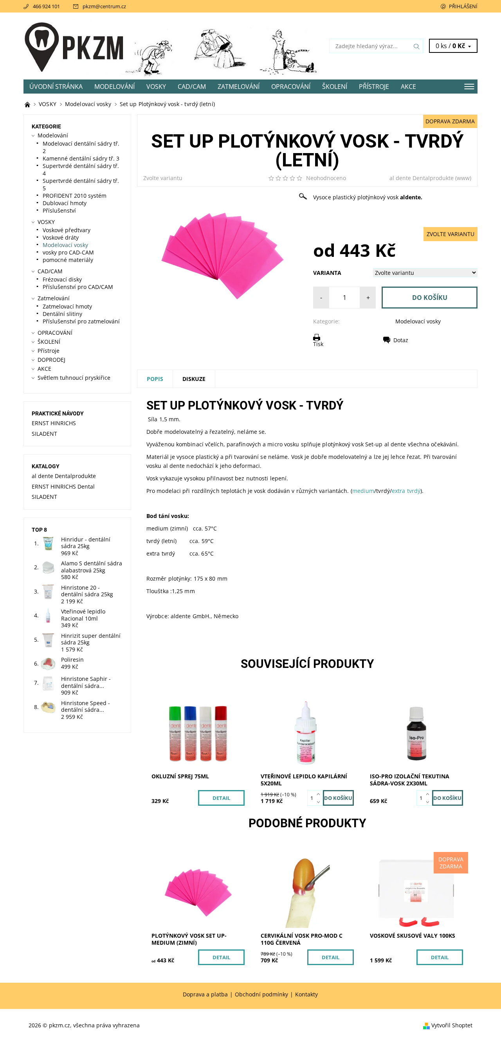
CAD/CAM (192, 86)
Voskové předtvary (66, 230)
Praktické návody (58, 413)
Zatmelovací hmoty (67, 306)
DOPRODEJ (51, 359)
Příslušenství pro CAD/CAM (78, 287)
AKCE (408, 86)
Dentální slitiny (62, 314)
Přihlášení (463, 6)
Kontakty (306, 994)
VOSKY (156, 86)
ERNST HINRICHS (54, 423)
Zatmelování (239, 86)
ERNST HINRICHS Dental (63, 486)
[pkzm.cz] (74, 45)
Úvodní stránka (56, 86)
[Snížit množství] (320, 802)
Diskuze (193, 379)
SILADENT (44, 433)
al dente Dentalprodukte (421, 178)
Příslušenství (59, 210)
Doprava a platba (205, 994)
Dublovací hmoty (65, 203)
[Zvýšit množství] (320, 794)
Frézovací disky (62, 279)
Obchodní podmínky (261, 994)
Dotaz (400, 340)
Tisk (318, 344)
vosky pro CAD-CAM (68, 252)
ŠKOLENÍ (334, 86)
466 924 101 (46, 6)
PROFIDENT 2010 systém (74, 195)
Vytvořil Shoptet (451, 1025)
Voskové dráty (61, 237)
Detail (221, 797)
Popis (155, 379)
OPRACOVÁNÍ (290, 86)
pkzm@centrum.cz (104, 6)
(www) (463, 178)
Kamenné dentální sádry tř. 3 (81, 158)
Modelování (114, 86)
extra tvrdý (406, 490)
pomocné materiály (68, 259)
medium (363, 490)
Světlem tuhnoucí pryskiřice (74, 377)
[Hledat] (417, 46)
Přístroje (374, 86)
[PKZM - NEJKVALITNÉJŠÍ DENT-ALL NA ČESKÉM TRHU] (28, 104)
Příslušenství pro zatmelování (81, 321)
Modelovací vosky (418, 321)
